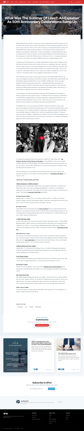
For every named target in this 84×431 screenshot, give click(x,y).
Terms (22, 428)
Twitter (67, 417)
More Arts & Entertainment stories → (15, 369)
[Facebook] (69, 2)
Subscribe (78, 1)
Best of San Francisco (36, 419)
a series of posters (43, 209)
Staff (50, 417)
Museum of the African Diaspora (52, 267)
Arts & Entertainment (44, 1)
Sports (29, 1)
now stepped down (30, 240)
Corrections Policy (52, 421)
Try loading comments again (42, 325)
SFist (5, 413)
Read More (60, 402)
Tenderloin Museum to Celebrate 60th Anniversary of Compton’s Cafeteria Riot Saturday (15, 365)
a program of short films (34, 192)
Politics (16, 1)
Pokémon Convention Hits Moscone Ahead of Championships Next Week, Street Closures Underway (15, 354)
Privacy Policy (17, 428)
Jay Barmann (25, 401)
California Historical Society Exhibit (26, 246)
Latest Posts (34, 415)
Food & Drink (35, 1)
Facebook (68, 415)
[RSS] (74, 2)
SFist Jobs (34, 417)
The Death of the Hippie (56, 174)
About (50, 415)
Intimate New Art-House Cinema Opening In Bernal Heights (15, 359)
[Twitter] (72, 2)
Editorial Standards (52, 419)
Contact (52, 1)
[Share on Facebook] (37, 369)
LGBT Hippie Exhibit (22, 256)
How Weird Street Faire (22, 275)
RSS (66, 419)
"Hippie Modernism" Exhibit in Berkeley (27, 184)
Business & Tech (22, 1)
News (12, 1)
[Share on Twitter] (35, 369)
